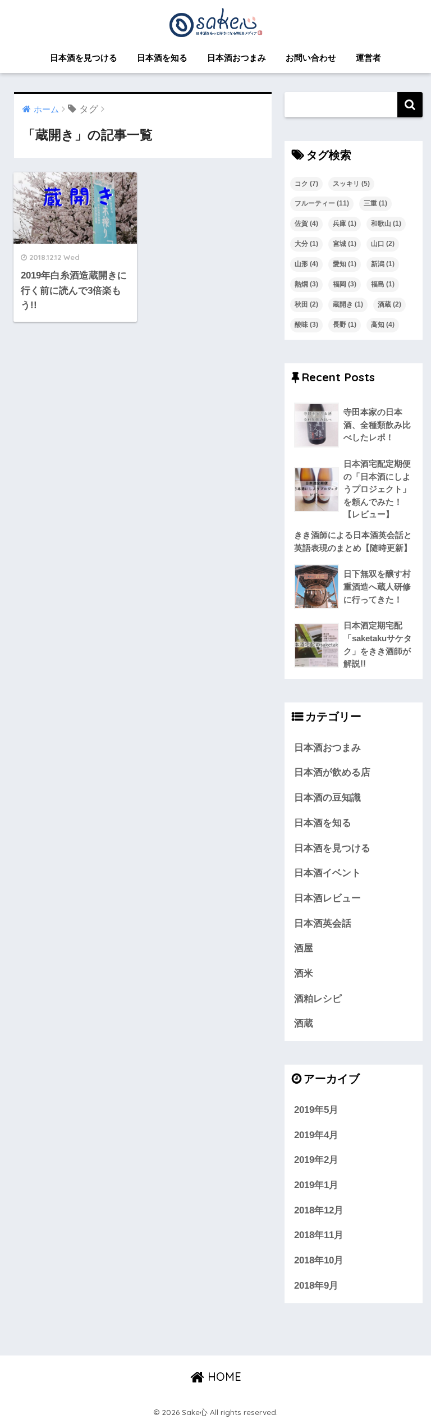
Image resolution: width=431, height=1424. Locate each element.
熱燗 (306, 284)
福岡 (344, 284)
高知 (383, 324)
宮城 (344, 244)
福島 (383, 284)
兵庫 (344, 223)
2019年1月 (316, 1185)
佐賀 (306, 223)
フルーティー (322, 203)
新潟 (383, 264)
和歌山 (386, 223)
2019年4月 (316, 1135)
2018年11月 (318, 1235)
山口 (383, 244)
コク (306, 184)
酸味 (306, 324)
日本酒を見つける (83, 57)
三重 (375, 203)
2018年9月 (316, 1285)
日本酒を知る (162, 57)
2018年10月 (318, 1260)
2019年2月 (316, 1159)
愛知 (344, 264)
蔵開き (348, 304)
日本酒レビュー (327, 898)
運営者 (368, 57)
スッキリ (351, 184)
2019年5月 (316, 1109)
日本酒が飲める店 (332, 772)
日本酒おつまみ (236, 57)
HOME (222, 1377)
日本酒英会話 (322, 923)
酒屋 (303, 948)
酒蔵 (389, 304)
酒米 (303, 973)
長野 (344, 324)
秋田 (306, 304)
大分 (306, 244)
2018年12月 (318, 1210)
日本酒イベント (327, 873)
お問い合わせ (311, 57)
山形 (306, 264)
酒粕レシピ (318, 998)
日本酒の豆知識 (327, 797)
